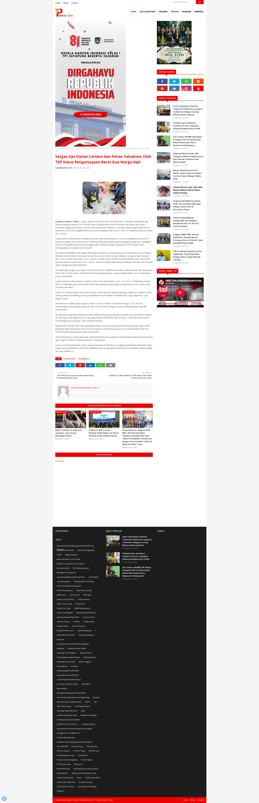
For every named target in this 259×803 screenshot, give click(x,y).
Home (58, 3)
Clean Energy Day (63, 581)
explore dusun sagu (64, 604)
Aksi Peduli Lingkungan (85, 550)
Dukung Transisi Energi (65, 599)
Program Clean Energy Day (67, 760)
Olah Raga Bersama (82, 706)
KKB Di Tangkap (85, 662)
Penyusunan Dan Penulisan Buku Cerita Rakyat (74, 728)
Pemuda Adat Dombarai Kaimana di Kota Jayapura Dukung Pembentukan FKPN (186, 126)
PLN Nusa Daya (77, 746)
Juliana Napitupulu (85, 630)
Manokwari (86, 684)
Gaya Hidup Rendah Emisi (86, 613)
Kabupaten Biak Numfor (66, 635)
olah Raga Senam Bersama (67, 711)
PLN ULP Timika (79, 751)
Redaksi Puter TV (64, 168)
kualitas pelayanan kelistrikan (68, 671)
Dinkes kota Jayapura (65, 590)
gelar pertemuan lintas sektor (68, 617)
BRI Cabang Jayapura (81, 568)
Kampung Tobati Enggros (66, 653)
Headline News (69, 359)
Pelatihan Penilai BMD (88, 715)
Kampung (60, 648)
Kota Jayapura (69, 148)
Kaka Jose (60, 639)
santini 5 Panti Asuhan (65, 778)
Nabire (87, 702)
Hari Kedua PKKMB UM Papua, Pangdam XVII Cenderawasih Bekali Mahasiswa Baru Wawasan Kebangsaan (187, 141)
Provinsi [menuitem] (163, 11)
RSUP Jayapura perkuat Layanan (86, 769)
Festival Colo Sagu (64, 608)
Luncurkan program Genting (67, 684)
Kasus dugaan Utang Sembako (68, 657)
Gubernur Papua (63, 621)
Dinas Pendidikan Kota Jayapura (69, 586)
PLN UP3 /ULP (94, 751)
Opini (83, 711)
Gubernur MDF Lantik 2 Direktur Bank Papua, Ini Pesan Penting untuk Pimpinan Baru (104, 433)
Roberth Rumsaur (63, 769)
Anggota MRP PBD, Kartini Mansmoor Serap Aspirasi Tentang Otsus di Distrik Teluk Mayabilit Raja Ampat (188, 238)
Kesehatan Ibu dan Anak (66, 662)
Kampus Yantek (85, 653)
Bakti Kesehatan (71, 555)
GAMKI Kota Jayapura (82, 608)
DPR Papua (87, 595)
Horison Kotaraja (78, 626)
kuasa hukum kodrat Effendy (67, 675)
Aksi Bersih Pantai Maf (65, 550)
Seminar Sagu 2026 (92, 778)
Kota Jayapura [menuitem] (147, 11)
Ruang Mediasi (62, 773)
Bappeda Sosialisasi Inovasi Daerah (70, 564)
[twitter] (174, 81)
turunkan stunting (85, 782)
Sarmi (79, 778)
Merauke (96, 697)
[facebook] (162, 81)
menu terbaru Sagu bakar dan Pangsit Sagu (73, 697)
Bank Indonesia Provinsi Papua (68, 559)
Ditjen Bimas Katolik (84, 590)
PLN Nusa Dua (92, 746)
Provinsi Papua (86, 760)
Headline (76, 621)
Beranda (58, 148)
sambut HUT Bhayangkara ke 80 (83, 773)
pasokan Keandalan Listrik (67, 715)
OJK (95, 702)
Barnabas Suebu (63, 568)
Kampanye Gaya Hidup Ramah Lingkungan (73, 644)
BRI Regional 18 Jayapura (66, 572)
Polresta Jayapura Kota (65, 755)
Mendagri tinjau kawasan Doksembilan (71, 693)
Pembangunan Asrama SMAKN (68, 720)
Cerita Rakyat (93, 577)
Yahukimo (60, 791)
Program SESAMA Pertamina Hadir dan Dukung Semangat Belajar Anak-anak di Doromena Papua (187, 205)
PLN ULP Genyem (63, 751)
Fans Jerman (80, 604)
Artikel (59, 555)
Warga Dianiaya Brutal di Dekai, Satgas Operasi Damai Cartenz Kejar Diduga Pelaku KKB (187, 174)
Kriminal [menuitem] (199, 11)
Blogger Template (72, 800)
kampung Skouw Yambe (77, 648)
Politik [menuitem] (174, 11)
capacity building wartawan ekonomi (71, 577)
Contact (74, 3)
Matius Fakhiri (62, 688)
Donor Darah (74, 595)
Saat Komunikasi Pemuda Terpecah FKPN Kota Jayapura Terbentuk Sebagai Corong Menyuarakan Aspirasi (188, 110)
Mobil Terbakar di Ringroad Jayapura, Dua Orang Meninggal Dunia (68, 433)
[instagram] (186, 88)
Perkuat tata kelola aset (66, 737)
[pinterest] (162, 88)
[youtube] (198, 88)
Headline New (89, 621)
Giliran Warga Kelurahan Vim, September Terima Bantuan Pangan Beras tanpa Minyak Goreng (187, 255)
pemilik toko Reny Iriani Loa (67, 724)
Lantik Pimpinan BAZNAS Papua (69, 679)
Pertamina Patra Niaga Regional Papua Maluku (74, 742)
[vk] (174, 88)
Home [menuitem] (133, 11)
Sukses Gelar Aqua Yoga (66, 782)
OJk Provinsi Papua (64, 706)
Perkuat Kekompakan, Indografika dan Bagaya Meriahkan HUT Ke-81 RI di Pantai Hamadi (186, 222)
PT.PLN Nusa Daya (64, 764)
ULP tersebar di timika (65, 786)
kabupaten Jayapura (86, 635)
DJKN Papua (61, 595)
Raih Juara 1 (78, 764)
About (66, 3)
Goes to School (89, 617)
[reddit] (198, 81)
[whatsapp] (186, 81)
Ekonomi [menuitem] (186, 11)
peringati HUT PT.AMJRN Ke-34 (68, 733)
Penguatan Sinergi (88, 724)
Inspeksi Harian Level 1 (65, 630)
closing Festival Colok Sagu (84, 581)
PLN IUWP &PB (62, 746)
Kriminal (74, 666)
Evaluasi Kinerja (83, 599)
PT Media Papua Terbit (103, 800)
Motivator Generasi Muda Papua (69, 702)
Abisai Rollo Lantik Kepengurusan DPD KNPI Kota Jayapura (75, 546)
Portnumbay (82, 755)
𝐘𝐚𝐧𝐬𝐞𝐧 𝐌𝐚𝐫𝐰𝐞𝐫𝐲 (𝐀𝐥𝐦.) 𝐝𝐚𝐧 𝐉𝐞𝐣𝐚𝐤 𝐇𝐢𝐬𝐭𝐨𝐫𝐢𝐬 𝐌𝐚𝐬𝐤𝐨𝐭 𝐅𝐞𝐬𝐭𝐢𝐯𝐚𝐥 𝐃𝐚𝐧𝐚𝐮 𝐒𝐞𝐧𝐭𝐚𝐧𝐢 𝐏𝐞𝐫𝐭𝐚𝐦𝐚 (187, 190)
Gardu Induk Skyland (64, 613)
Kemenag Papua (90, 657)
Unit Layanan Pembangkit (87, 786)
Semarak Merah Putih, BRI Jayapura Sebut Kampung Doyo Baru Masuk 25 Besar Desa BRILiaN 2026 (188, 158)
